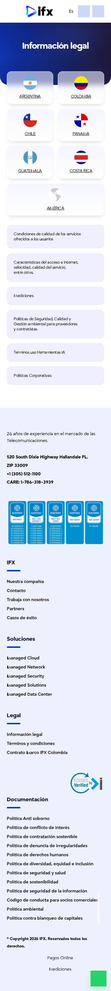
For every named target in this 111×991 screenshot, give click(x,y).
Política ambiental (25, 909)
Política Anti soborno (28, 818)
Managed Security (25, 676)
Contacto (16, 590)
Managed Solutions (26, 685)
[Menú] (13, 11)
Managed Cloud (23, 658)
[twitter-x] (98, 903)
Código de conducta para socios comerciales (52, 900)
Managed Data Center (29, 694)
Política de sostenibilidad (32, 882)
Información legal (24, 734)
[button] (55, 237)
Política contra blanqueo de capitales (45, 918)
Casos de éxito (22, 617)
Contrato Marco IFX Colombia (37, 752)
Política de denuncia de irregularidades (47, 845)
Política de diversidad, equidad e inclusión (50, 863)
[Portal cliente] (98, 11)
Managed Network (26, 667)
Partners (15, 608)
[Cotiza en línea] (84, 11)
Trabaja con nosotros (28, 599)
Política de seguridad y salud (36, 872)
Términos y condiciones (31, 743)
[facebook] (98, 917)
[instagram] (98, 910)
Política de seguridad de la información (47, 891)
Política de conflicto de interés (38, 827)
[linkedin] (98, 897)
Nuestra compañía (25, 581)
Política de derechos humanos (37, 854)
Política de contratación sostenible (42, 836)
